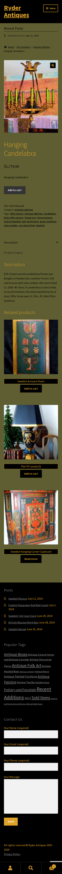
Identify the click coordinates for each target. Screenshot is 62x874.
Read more (31, 559)
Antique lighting (33, 213)
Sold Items (41, 697)
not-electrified (27, 225)
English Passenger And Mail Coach (28, 605)
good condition (48, 221)
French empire (44, 217)
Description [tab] (11, 242)
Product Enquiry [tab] (13, 252)
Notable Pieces (42, 682)
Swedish (40, 225)
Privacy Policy (12, 854)
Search (31, 868)
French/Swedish (12, 221)
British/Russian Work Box (23, 622)
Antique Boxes (16, 654)
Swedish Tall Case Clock (22, 616)
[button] (53, 65)
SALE (27, 698)
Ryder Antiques (16, 11)
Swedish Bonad (17, 629)
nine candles (11, 225)
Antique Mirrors (42, 671)
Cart (47, 865)
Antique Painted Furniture (20, 676)
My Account (10, 868)
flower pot (30, 217)
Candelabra (49, 213)
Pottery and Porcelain (20, 689)
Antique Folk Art (27, 665)
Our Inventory (24, 47)
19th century (16, 213)
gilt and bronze (30, 221)
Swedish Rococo (16, 35)
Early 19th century (13, 217)
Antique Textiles (26, 682)
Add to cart (15, 190)
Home (11, 47)
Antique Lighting (41, 47)
